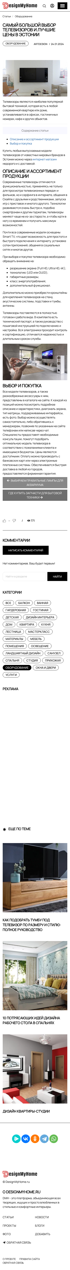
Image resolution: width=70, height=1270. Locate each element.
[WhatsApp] (53, 1138)
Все (8, 603)
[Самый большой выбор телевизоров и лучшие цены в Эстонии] (35, 78)
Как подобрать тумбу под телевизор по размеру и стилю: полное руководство (32, 925)
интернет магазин (44, 159)
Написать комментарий (25, 550)
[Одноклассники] (35, 1138)
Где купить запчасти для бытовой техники (35, 495)
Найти (57, 576)
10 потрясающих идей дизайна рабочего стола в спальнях (31, 1020)
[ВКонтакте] (25, 1138)
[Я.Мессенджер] (16, 1138)
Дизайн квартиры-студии (26, 1111)
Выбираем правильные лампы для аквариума (36, 483)
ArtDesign (40, 44)
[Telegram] (44, 1138)
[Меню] (62, 5)
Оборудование (16, 43)
